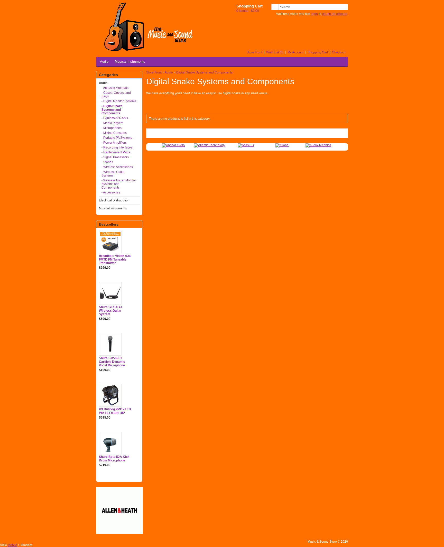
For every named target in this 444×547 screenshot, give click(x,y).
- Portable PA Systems (116, 138)
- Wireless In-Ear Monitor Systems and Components (118, 184)
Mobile (12, 545)
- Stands (107, 162)
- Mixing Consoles (114, 133)
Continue (336, 133)
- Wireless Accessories (117, 167)
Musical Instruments (130, 61)
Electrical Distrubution (114, 200)
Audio (104, 61)
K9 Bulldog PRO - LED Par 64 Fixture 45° (115, 411)
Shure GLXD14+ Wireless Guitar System (110, 310)
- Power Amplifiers (114, 142)
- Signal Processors (115, 157)
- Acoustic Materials (114, 88)
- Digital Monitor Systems (118, 101)
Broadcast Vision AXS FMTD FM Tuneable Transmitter (115, 259)
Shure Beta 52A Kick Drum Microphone (114, 458)
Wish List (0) (274, 52)
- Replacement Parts (115, 152)
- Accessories (110, 192)
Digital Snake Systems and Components (204, 72)
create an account (334, 14)
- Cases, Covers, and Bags (116, 94)
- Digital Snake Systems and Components (112, 109)
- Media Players (112, 123)
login (314, 14)
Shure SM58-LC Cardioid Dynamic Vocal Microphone (112, 361)
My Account (295, 52)
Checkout (338, 52)
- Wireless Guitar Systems (113, 173)
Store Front (254, 52)
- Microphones (111, 128)
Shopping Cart (318, 52)
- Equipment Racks (114, 118)
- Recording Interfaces (116, 147)
